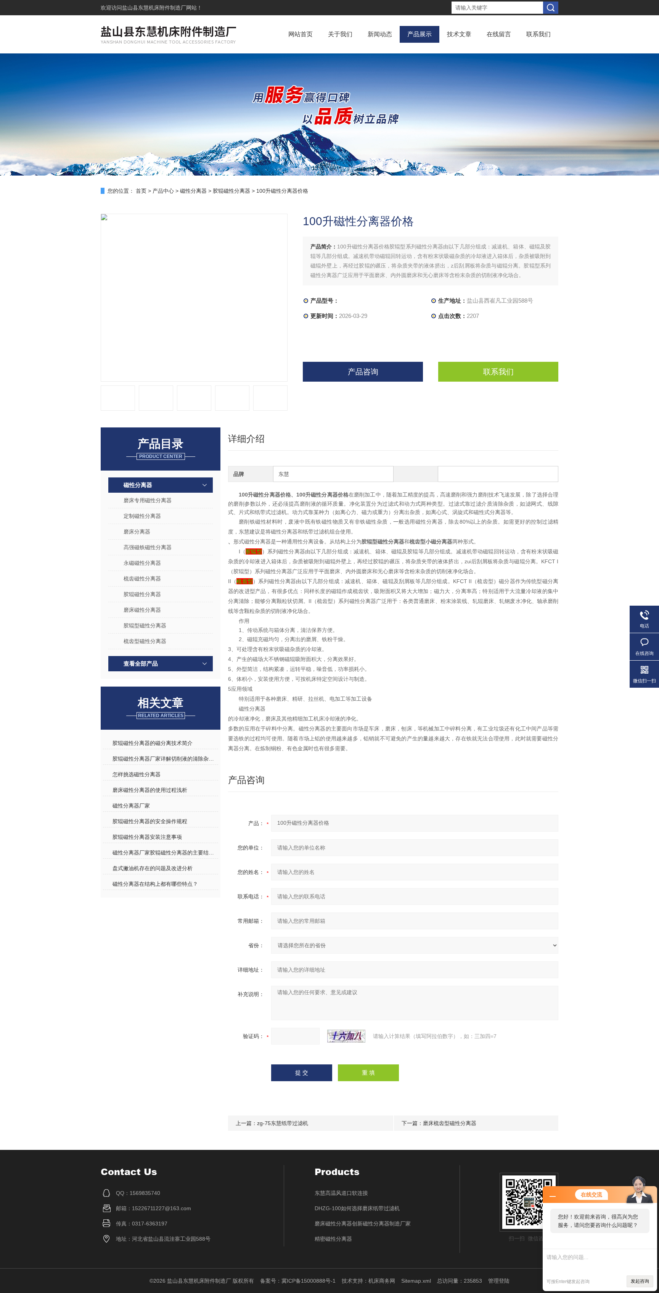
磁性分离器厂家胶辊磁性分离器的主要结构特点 (165, 853)
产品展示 (419, 34)
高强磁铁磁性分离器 (148, 547)
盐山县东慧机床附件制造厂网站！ (162, 8)
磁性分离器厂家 (131, 806)
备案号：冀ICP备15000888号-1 (298, 1281)
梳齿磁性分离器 (142, 579)
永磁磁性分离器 (142, 563)
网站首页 (300, 34)
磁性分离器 (193, 191)
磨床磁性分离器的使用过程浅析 (150, 790)
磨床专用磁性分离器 (148, 500)
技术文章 (459, 34)
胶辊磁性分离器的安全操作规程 (150, 821)
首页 (141, 191)
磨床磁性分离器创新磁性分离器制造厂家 (363, 1223)
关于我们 (340, 34)
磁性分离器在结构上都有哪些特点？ (155, 884)
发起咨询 (640, 1281)
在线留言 (499, 34)
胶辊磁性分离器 (231, 191)
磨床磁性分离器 (142, 610)
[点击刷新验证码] (346, 1036)
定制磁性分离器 (142, 516)
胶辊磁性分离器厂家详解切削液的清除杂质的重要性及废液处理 (165, 759)
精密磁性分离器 (333, 1239)
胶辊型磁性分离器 (145, 625)
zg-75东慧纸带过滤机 (282, 1123)
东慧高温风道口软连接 (341, 1193)
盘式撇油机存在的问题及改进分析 (153, 868)
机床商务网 (381, 1281)
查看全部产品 (141, 663)
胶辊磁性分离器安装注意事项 (147, 837)
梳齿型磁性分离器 (145, 641)
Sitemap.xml (416, 1281)
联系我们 (538, 34)
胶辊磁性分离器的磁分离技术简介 (153, 743)
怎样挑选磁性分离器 (137, 774)
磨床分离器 (137, 532)
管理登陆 (499, 1281)
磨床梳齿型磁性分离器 (449, 1123)
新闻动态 (380, 34)
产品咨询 (363, 372)
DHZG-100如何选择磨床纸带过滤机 (357, 1208)
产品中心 (163, 191)
